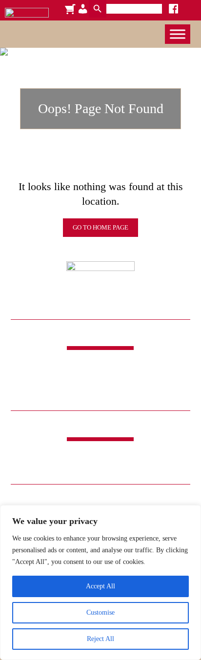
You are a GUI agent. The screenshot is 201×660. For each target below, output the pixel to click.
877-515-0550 (100, 395)
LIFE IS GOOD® (139, 467)
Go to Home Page (100, 227)
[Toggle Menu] (177, 34)
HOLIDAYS (54, 467)
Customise (100, 612)
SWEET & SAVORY (89, 456)
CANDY (34, 456)
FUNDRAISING (155, 456)
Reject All (100, 638)
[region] (100, 582)
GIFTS (93, 467)
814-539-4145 (100, 385)
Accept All (100, 586)
